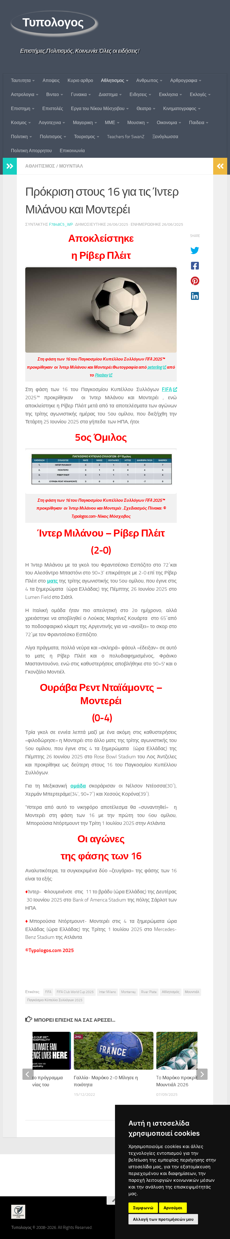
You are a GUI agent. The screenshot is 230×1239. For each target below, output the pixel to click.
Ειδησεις (138, 94)
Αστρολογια (22, 94)
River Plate (149, 992)
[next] (202, 1074)
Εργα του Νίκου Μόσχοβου (98, 108)
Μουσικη (136, 122)
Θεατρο (144, 108)
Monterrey (128, 992)
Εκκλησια (168, 94)
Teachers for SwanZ (125, 136)
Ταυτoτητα (21, 80)
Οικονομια (167, 122)
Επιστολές (52, 108)
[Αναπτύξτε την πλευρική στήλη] (10, 166)
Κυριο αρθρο (80, 80)
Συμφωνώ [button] (143, 1207)
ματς (52, 581)
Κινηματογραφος (179, 108)
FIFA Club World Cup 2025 (75, 992)
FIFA (167, 389)
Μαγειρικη (83, 122)
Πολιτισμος (51, 136)
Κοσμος (19, 122)
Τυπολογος (53, 22)
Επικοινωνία (72, 150)
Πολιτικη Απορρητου (31, 150)
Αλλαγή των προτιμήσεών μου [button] (163, 1219)
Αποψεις (51, 80)
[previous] (28, 1074)
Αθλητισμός (171, 992)
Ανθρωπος (147, 80)
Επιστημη (20, 108)
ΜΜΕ (110, 122)
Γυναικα (79, 94)
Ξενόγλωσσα (165, 136)
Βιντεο (52, 94)
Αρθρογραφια (183, 80)
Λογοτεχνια (50, 122)
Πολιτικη (19, 136)
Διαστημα (108, 94)
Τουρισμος (84, 136)
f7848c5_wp (61, 224)
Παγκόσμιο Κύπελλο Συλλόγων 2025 (54, 1000)
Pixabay (101, 375)
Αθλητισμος (112, 80)
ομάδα (78, 786)
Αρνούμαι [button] (173, 1207)
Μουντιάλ (192, 992)
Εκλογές (198, 94)
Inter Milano (107, 992)
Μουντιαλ (71, 166)
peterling (155, 367)
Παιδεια (196, 122)
